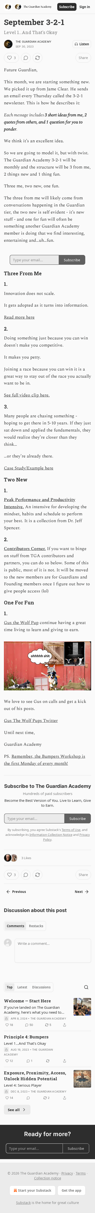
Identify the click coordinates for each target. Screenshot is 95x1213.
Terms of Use (71, 830)
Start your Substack (34, 1190)
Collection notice (47, 1178)
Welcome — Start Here (27, 1001)
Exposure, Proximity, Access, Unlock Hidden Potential (35, 1075)
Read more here (19, 317)
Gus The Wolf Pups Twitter (31, 720)
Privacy (67, 1173)
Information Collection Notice (50, 834)
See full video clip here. (27, 395)
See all (14, 1109)
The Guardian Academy (33, 41)
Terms (81, 1173)
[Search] (86, 987)
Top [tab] (9, 987)
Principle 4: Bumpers (26, 1037)
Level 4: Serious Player (23, 1085)
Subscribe (67, 7)
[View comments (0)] (26, 58)
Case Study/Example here (28, 468)
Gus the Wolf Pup (21, 622)
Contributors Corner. (25, 548)
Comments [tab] (15, 926)
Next (79, 891)
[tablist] (25, 926)
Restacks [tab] (36, 926)
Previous (19, 891)
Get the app (71, 1190)
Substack (23, 1202)
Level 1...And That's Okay (25, 1043)
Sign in (84, 7)
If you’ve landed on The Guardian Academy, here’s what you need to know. (32, 1010)
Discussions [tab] (41, 987)
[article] (47, 1013)
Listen (84, 44)
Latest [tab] (22, 987)
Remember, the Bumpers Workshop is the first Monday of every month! (44, 760)
